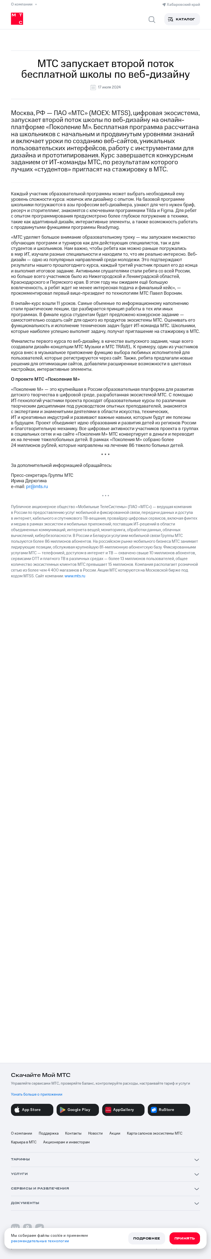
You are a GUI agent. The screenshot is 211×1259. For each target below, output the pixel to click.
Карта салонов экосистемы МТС (154, 1133)
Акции (114, 1133)
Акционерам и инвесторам (66, 1142)
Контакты (73, 1133)
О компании (21, 1133)
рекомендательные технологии (40, 1241)
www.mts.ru (75, 576)
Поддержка (49, 1133)
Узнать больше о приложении (36, 1094)
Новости (95, 1133)
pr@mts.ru (37, 486)
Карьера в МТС (24, 1142)
